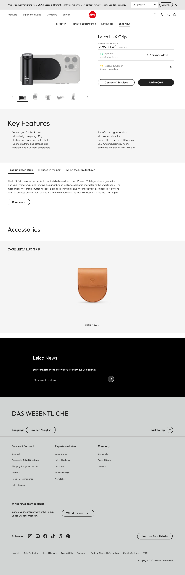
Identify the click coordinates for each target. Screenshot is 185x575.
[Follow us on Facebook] (45, 536)
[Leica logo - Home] (92, 14)
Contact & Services (116, 82)
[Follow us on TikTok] (53, 536)
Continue (166, 4)
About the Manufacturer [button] (80, 169)
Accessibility (67, 553)
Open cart (174, 14)
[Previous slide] (12, 96)
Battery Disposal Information (105, 553)
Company (52, 14)
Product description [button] (21, 169)
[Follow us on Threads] (60, 536)
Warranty (82, 553)
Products (12, 14)
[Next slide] (87, 96)
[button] (22, 97)
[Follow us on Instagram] (30, 536)
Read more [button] (18, 202)
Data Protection (31, 553)
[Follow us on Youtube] (37, 536)
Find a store (168, 15)
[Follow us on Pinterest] (68, 536)
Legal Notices (49, 553)
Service (67, 14)
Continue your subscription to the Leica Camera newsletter (111, 379)
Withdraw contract (78, 513)
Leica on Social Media (155, 536)
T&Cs (145, 553)
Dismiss (175, 4)
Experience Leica (31, 14)
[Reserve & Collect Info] (171, 67)
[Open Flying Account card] (161, 14)
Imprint (15, 553)
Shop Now (91, 324)
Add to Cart (156, 82)
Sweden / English (41, 430)
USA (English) (139, 4)
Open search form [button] (155, 14)
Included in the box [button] (49, 169)
